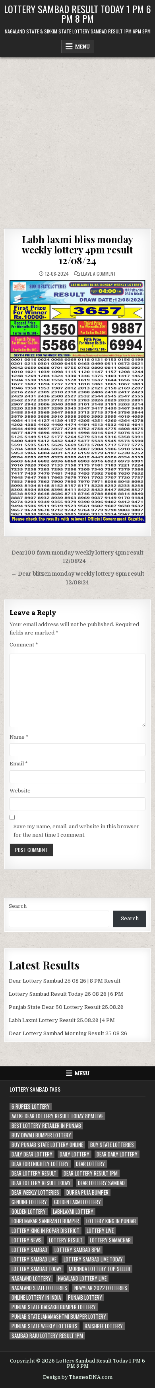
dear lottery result (34, 1173)
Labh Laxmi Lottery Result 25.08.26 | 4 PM (62, 1020)
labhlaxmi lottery (73, 1211)
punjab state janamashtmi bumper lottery (59, 1316)
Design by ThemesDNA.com (77, 1377)
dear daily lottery (117, 1154)
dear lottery (90, 1164)
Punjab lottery (85, 1297)
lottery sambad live (34, 1259)
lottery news (27, 1240)
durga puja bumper (87, 1192)
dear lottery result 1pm (91, 1173)
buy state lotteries (112, 1145)
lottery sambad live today (93, 1259)
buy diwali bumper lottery (41, 1135)
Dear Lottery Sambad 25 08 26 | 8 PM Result (64, 981)
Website (20, 791)
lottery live (100, 1230)
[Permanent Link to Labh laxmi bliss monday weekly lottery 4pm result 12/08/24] (78, 401)
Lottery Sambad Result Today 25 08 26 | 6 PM (66, 994)
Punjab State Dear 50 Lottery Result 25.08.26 (66, 1007)
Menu (82, 46)
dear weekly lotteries (35, 1192)
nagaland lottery (31, 1278)
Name (19, 737)
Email (19, 764)
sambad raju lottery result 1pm (47, 1335)
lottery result (66, 1240)
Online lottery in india (36, 1297)
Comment (24, 645)
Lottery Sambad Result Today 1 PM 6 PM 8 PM (77, 13)
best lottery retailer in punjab (46, 1125)
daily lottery (74, 1154)
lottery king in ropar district (45, 1230)
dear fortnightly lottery (40, 1164)
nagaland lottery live (82, 1278)
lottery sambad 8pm (77, 1250)
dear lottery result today (41, 1183)
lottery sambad (29, 1250)
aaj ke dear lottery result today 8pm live (57, 1116)
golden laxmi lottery (77, 1202)
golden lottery (29, 1211)
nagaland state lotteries (39, 1288)
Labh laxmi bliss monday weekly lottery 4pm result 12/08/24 (77, 250)
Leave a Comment (98, 273)
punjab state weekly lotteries (45, 1326)
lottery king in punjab (111, 1221)
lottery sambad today (37, 1269)
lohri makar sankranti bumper (45, 1221)
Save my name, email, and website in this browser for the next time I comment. (77, 830)
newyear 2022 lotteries (100, 1288)
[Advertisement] (77, 138)
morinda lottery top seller (99, 1269)
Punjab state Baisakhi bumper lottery (54, 1307)
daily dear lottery (32, 1154)
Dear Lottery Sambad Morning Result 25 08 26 (68, 1033)
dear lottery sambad (101, 1183)
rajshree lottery (104, 1326)
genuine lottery (29, 1202)
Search (18, 906)
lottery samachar (110, 1240)
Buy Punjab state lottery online (47, 1145)
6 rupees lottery (31, 1106)
